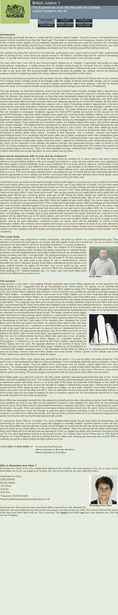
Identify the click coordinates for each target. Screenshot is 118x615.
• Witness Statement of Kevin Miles (50, 452)
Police (65, 20)
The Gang (46, 20)
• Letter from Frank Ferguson (48, 446)
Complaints (65, 25)
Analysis (84, 25)
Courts (84, 20)
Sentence (46, 25)
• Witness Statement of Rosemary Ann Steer (54, 449)
